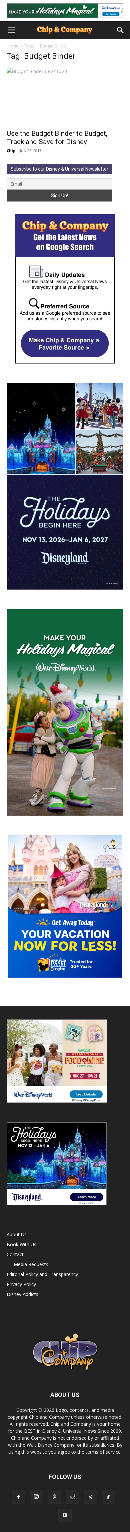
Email (28, 142)
